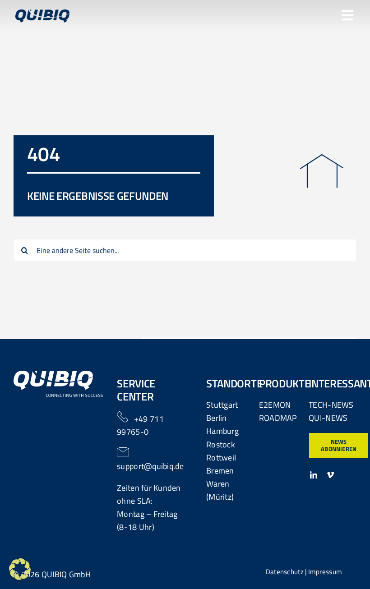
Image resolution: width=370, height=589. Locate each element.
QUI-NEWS (328, 418)
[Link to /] (321, 171)
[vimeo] (330, 475)
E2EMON (275, 405)
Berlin (216, 418)
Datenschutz (285, 571)
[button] (20, 569)
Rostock (220, 444)
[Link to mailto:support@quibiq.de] (123, 451)
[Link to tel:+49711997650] (122, 417)
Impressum (325, 571)
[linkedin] (313, 475)
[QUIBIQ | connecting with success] (58, 374)
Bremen (220, 471)
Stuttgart (222, 405)
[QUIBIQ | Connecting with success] (42, 13)
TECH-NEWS (331, 405)
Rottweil (221, 457)
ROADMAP (278, 418)
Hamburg (222, 431)
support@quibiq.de (150, 466)
